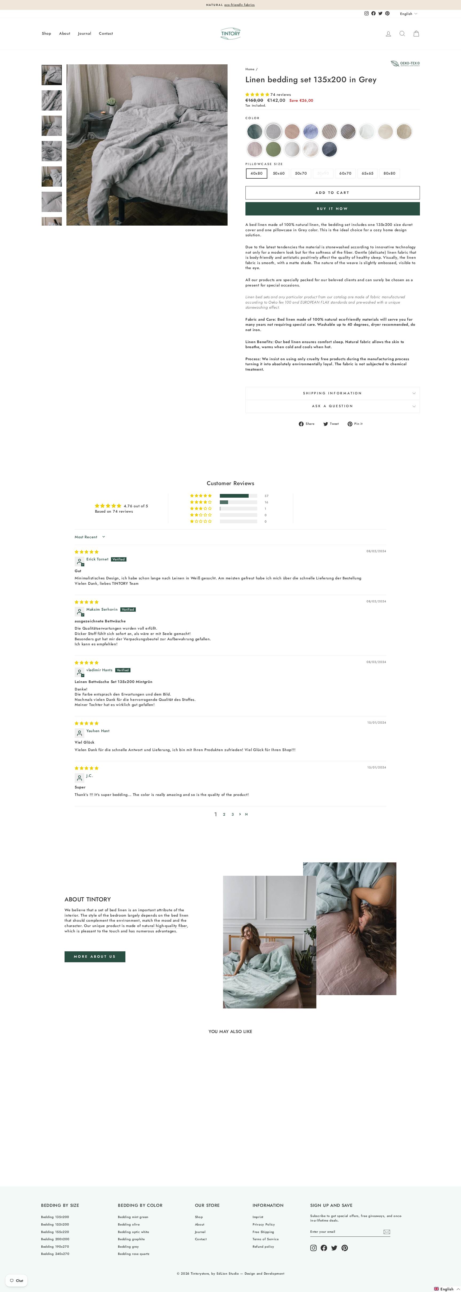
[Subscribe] (386, 1232)
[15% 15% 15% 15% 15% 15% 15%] (147, 145)
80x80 (390, 173)
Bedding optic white (133, 1232)
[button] (258, 94)
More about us (95, 956)
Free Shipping (263, 1232)
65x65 (368, 173)
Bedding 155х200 (55, 1224)
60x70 (345, 173)
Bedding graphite (131, 1239)
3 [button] (233, 814)
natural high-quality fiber (164, 925)
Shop (46, 33)
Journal (84, 33)
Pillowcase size (264, 164)
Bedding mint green (133, 1217)
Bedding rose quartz (133, 1253)
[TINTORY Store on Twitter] (334, 1248)
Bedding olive (129, 1224)
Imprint (258, 1217)
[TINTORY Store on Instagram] (313, 1248)
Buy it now (332, 208)
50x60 (279, 173)
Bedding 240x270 (55, 1253)
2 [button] (224, 814)
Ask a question (332, 406)
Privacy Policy (264, 1224)
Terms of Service (266, 1239)
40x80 (257, 173)
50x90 (323, 173)
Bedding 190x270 (55, 1246)
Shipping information (332, 393)
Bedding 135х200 (55, 1217)
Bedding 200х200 (55, 1239)
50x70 (301, 173)
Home (250, 69)
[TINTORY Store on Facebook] (324, 1248)
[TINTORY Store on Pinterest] (344, 1248)
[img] (87, 552)
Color (252, 118)
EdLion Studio (228, 1273)
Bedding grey (128, 1246)
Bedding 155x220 (55, 1232)
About (64, 33)
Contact (106, 33)
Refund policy (263, 1246)
